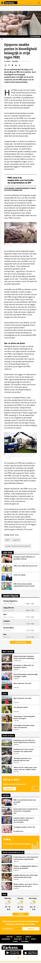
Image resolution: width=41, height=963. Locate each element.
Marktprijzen (10, 595)
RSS (26, 939)
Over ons (10, 937)
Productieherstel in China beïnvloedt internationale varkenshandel (25, 858)
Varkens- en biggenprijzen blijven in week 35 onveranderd (25, 867)
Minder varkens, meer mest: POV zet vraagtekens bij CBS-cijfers (25, 885)
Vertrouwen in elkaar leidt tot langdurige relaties (23, 666)
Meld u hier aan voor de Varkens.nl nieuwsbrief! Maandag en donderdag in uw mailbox (20, 922)
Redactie (28, 937)
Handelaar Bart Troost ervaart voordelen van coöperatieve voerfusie (23, 750)
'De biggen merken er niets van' (24, 827)
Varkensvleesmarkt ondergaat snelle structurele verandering (23, 657)
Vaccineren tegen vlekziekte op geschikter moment (24, 558)
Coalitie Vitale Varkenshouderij (17, 546)
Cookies (15, 941)
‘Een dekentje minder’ (20, 707)
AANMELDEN (31, 929)
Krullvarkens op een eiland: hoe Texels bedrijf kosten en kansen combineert (24, 741)
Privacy (33, 939)
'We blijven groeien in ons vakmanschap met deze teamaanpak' (22, 759)
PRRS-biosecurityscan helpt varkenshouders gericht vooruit (24, 585)
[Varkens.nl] (20, 948)
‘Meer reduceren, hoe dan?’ (22, 683)
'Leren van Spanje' (19, 575)
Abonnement (6, 939)
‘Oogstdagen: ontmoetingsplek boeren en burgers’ (24, 717)
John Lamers (15, 61)
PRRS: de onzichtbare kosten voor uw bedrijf (24, 801)
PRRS (7, 540)
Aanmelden (9, 789)
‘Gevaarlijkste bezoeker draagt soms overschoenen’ (23, 726)
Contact (19, 937)
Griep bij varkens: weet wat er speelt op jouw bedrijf (23, 819)
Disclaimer (24, 941)
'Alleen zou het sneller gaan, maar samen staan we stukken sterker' (25, 768)
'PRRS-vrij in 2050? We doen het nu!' (25, 566)
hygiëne (16, 540)
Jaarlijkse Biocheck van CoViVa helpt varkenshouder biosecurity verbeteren (25, 876)
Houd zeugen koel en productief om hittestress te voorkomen (25, 810)
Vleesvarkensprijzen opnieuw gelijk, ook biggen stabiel (25, 675)
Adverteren (18, 939)
